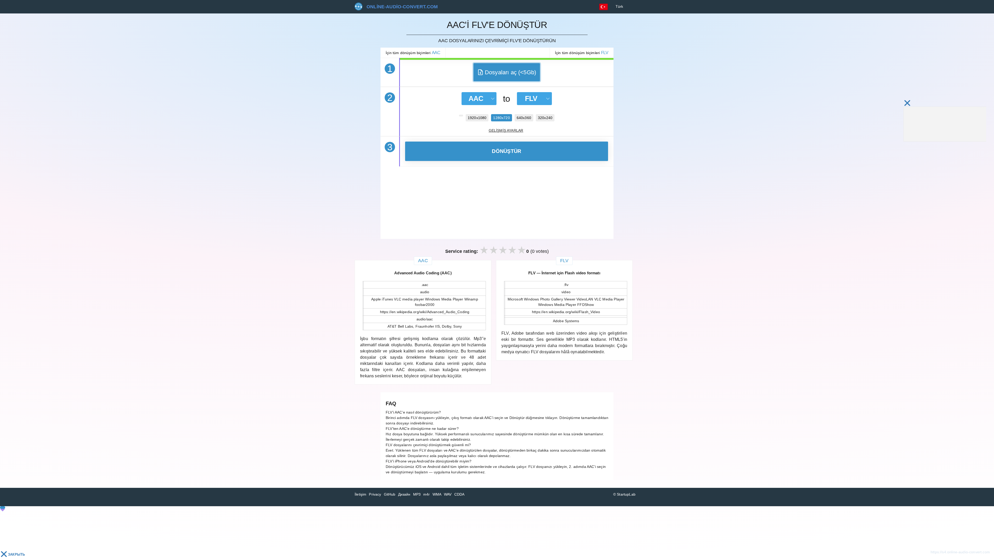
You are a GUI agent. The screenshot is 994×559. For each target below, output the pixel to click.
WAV (448, 494)
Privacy (375, 494)
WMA (437, 494)
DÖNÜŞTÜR (506, 151)
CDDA (459, 494)
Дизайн (404, 494)
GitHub (390, 494)
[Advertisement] (497, 202)
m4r (426, 494)
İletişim (360, 494)
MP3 (417, 494)
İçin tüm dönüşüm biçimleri (413, 52)
